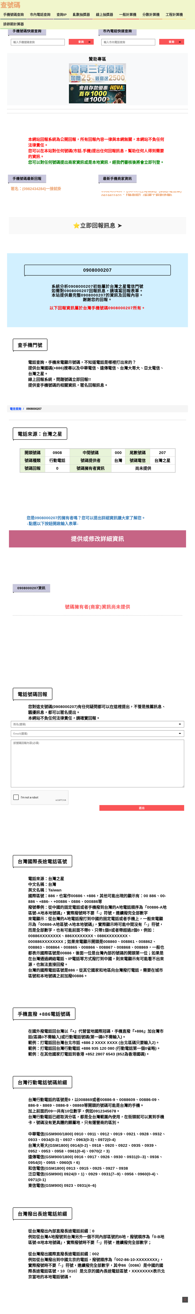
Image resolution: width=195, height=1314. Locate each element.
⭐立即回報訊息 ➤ (97, 225)
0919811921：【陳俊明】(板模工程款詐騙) (136, 193)
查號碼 (10, 5)
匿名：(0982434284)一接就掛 (36, 189)
